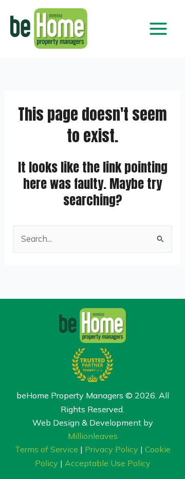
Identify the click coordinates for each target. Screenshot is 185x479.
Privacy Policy (111, 449)
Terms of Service (46, 449)
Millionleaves (93, 436)
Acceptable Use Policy (108, 463)
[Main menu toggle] (158, 28)
